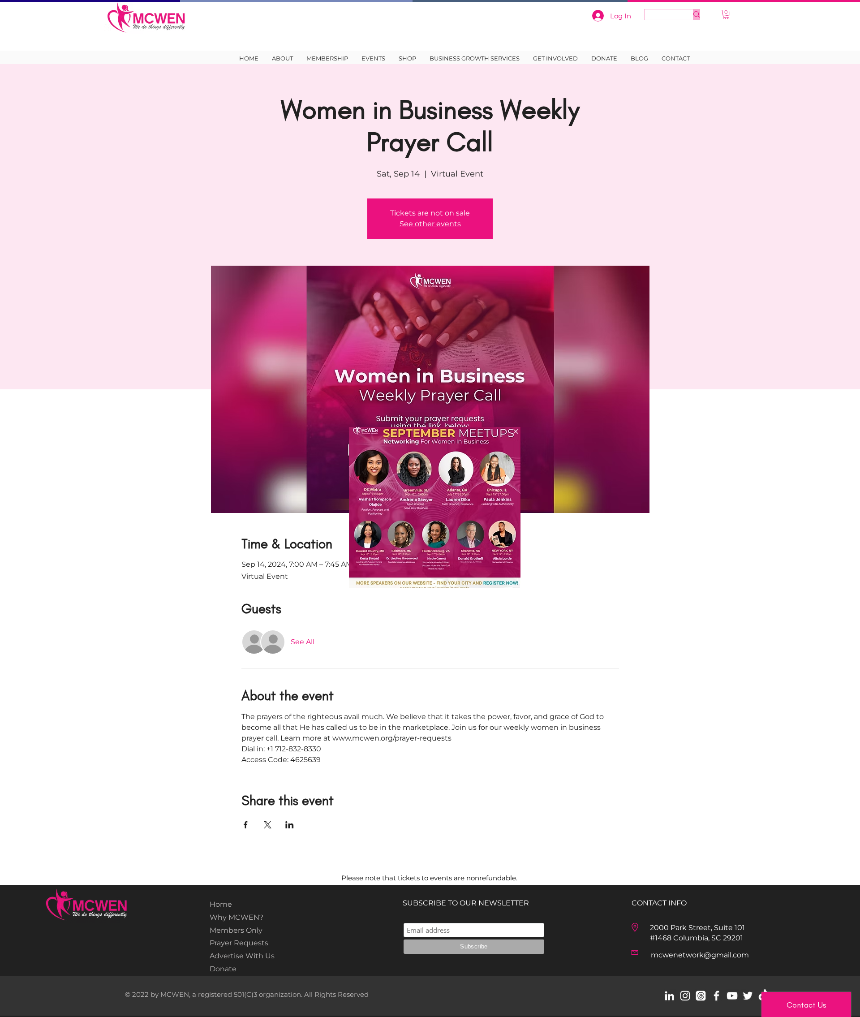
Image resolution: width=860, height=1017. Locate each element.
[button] (515, 431)
